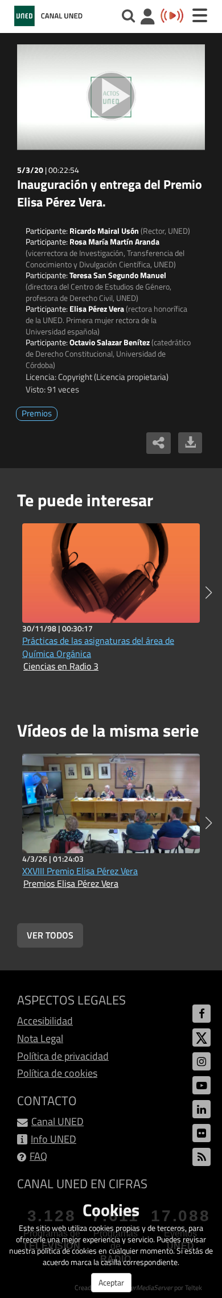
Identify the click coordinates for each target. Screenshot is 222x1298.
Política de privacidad (63, 1056)
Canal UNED (57, 1121)
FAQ (38, 1156)
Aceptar (111, 1282)
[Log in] (148, 18)
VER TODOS (50, 935)
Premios (37, 413)
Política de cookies (57, 1073)
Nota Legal (40, 1038)
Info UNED (53, 1139)
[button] (208, 592)
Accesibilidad (45, 1020)
